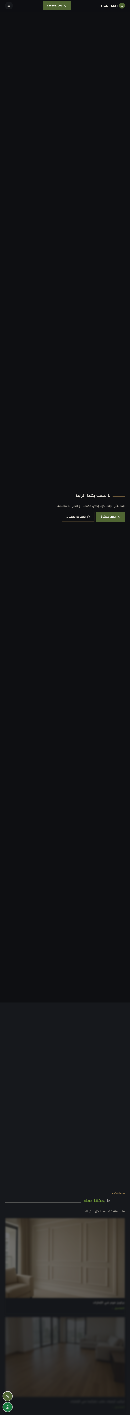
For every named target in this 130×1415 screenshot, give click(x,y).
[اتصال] (7, 1396)
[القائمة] (9, 5)
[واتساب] (7, 1407)
